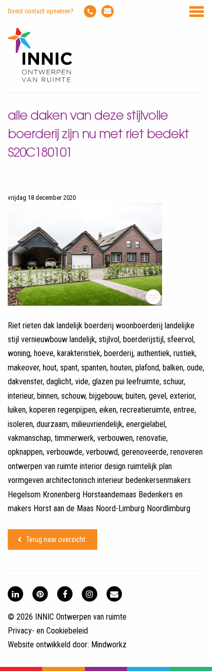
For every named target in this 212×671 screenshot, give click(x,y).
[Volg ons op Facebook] (65, 594)
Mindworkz (109, 644)
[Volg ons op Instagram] (89, 594)
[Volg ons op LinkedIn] (15, 594)
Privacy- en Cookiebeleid (48, 631)
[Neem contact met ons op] (114, 594)
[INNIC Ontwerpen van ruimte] (40, 80)
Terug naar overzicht (55, 539)
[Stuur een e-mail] (107, 11)
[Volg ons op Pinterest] (40, 594)
